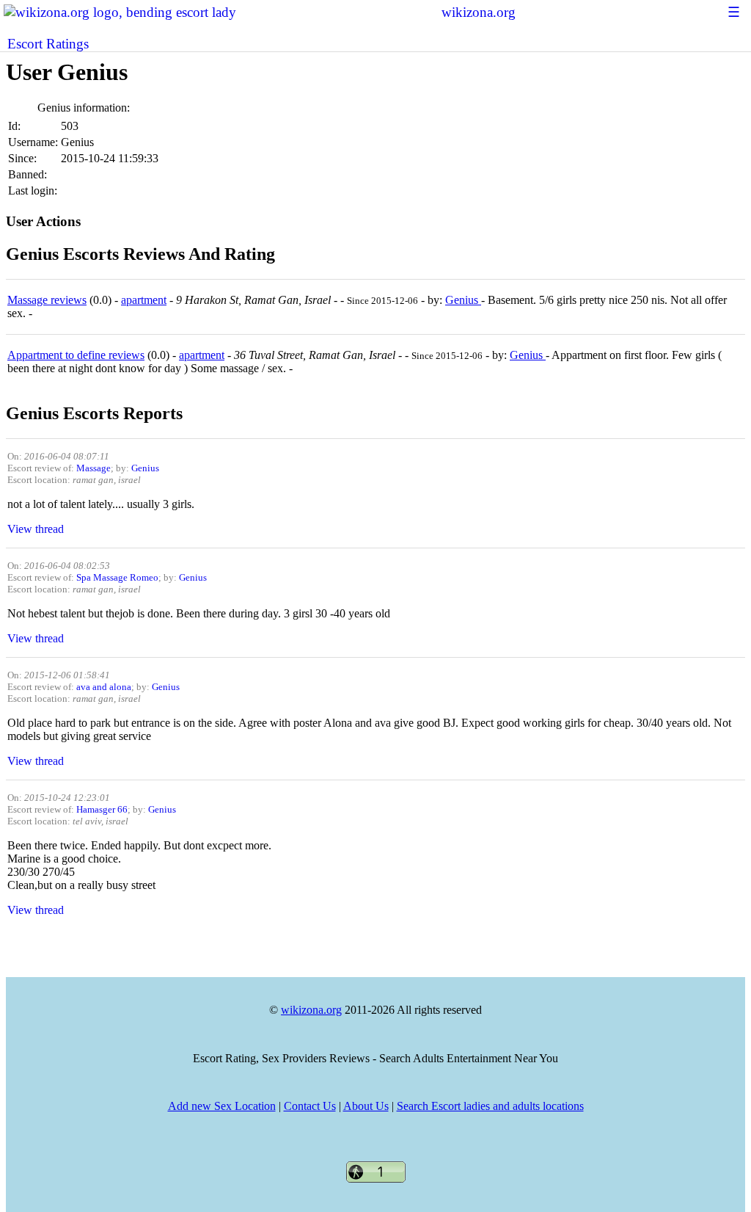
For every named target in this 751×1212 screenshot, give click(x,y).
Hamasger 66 (102, 809)
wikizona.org (479, 12)
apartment (143, 300)
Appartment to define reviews (75, 355)
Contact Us (310, 1106)
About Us (366, 1106)
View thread (35, 529)
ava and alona (103, 686)
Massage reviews (47, 300)
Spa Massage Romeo (117, 577)
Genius (463, 300)
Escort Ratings (48, 43)
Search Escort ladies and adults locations (490, 1106)
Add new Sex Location (222, 1106)
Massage (93, 467)
